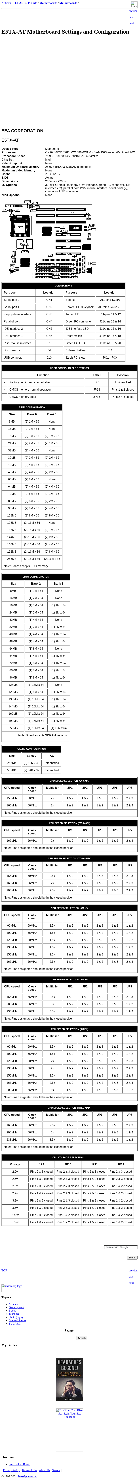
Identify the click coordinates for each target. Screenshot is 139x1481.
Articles (13, 1304)
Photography (16, 1317)
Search (56, 1470)
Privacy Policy (11, 1470)
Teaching (14, 1313)
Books (12, 1310)
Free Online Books (19, 1464)
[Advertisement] (69, 64)
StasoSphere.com (27, 1476)
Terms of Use (29, 1470)
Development (16, 1307)
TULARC (15, 1323)
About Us (44, 1470)
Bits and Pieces (17, 1320)
